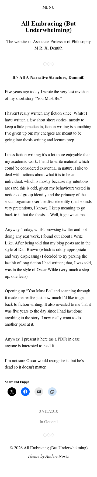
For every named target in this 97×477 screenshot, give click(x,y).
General (51, 421)
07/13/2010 (48, 411)
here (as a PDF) (53, 339)
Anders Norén (58, 456)
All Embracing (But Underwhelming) (48, 26)
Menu (49, 7)
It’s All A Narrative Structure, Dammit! (48, 77)
